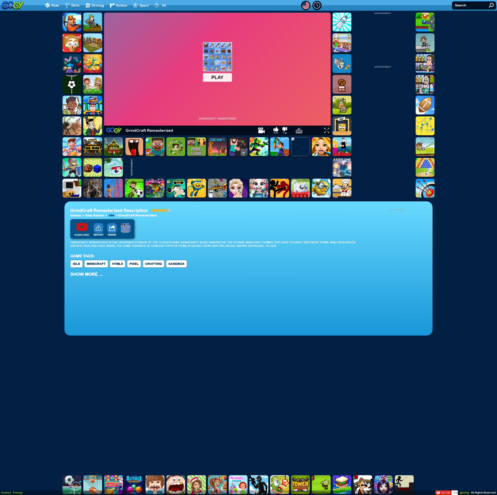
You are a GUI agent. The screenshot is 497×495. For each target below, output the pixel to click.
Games (75, 215)
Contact (6, 492)
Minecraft (96, 263)
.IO (163, 5)
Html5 (117, 263)
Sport (144, 5)
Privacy (18, 492)
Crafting (153, 263)
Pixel (134, 263)
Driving (98, 5)
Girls (75, 5)
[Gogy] (114, 130)
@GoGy (464, 492)
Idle (111, 215)
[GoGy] (13, 5)
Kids (55, 5)
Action (121, 5)
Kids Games (94, 215)
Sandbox (176, 263)
